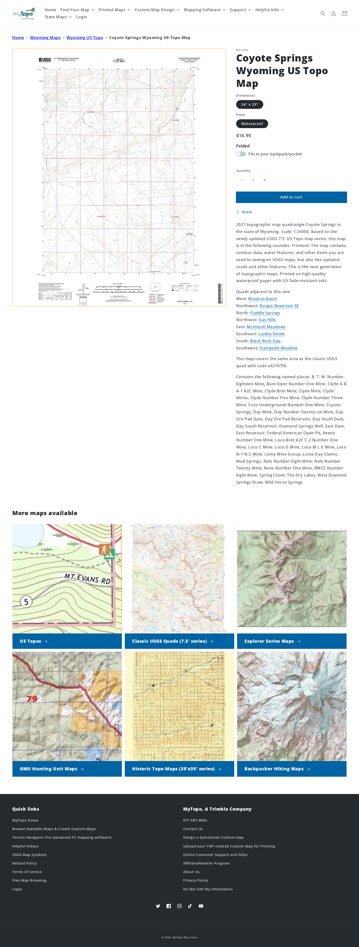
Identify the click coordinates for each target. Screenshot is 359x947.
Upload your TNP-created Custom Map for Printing (229, 846)
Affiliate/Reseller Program (206, 863)
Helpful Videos (25, 846)
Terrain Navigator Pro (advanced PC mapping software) (61, 837)
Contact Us (193, 828)
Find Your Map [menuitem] (74, 9)
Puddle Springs (265, 313)
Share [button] (247, 212)
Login (17, 889)
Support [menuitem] (238, 9)
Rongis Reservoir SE (279, 305)
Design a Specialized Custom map (213, 837)
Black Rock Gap (265, 341)
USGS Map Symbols (29, 854)
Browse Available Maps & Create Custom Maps (54, 828)
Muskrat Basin (262, 298)
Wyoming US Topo (85, 37)
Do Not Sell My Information (208, 889)
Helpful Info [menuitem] (267, 9)
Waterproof (252, 123)
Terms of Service (27, 871)
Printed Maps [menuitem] (112, 9)
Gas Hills (267, 319)
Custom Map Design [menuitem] (155, 9)
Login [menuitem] (81, 17)
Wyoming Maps (45, 37)
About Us (191, 871)
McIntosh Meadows (266, 326)
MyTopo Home (25, 820)
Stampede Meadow (278, 348)
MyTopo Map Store (185, 937)
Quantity (243, 170)
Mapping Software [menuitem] (202, 9)
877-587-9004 (195, 820)
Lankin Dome (271, 333)
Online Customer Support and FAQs (215, 854)
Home (18, 37)
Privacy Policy (195, 880)
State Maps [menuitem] (56, 17)
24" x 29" (249, 104)
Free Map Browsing (29, 880)
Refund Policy (24, 863)
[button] (322, 13)
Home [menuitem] (50, 9)
